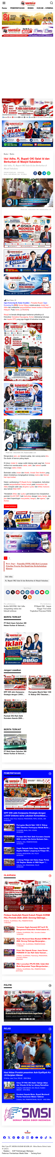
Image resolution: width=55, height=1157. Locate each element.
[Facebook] (8, 592)
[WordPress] (27, 592)
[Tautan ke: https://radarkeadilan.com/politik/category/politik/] (50, 985)
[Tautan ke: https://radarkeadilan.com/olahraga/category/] (50, 875)
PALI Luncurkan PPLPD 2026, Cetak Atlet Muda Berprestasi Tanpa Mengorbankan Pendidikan (32, 965)
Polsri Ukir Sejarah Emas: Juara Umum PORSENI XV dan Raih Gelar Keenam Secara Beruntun (32, 951)
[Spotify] (47, 592)
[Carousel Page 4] (30, 1019)
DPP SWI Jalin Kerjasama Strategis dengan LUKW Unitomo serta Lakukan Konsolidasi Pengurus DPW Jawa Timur (15, 693)
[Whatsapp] (49, 173)
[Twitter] (13, 592)
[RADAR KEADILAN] (28, 3)
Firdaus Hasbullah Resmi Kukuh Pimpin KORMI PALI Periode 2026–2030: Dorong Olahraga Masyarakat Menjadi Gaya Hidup (27, 916)
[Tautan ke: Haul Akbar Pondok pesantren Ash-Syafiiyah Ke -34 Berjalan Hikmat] (27, 1051)
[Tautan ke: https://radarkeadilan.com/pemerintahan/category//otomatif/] (50, 773)
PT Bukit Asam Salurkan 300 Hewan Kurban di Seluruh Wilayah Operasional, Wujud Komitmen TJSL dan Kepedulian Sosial (15, 624)
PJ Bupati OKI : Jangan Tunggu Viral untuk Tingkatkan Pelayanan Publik (40, 607)
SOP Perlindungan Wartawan (23, 1151)
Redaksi (6, 1151)
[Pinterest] (18, 592)
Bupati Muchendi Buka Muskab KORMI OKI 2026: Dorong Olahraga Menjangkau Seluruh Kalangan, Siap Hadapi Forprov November (33, 940)
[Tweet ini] (40, 173)
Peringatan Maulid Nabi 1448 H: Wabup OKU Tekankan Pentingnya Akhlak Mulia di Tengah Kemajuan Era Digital (40, 693)
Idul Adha (8, 576)
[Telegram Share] (44, 173)
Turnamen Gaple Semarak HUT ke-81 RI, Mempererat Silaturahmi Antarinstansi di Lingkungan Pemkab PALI (32, 928)
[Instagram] (32, 592)
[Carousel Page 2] (24, 1019)
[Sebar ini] (35, 173)
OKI (18, 174)
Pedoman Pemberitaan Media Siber (15, 1153)
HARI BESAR (12, 174)
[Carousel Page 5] (33, 1019)
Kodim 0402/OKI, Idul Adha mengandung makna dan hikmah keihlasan (14, 607)
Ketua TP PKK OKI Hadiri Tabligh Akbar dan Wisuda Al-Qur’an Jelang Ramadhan (32, 1084)
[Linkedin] (37, 592)
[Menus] (4, 3)
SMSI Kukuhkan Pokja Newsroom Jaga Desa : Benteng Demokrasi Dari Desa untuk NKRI (27, 1012)
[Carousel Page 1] (21, 1019)
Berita (5, 174)
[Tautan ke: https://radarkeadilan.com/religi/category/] (50, 1029)
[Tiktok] (25, 597)
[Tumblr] (22, 592)
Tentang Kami (36, 1153)
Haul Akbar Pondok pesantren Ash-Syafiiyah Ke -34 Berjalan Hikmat (27, 1074)
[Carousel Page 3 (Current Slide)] (27, 1019)
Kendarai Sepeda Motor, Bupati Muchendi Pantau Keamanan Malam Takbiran (32, 1095)
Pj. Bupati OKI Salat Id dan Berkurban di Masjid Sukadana (26, 580)
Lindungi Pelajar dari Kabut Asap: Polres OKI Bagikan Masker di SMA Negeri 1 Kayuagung (32, 861)
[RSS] (30, 597)
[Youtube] (42, 592)
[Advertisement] (27, 67)
